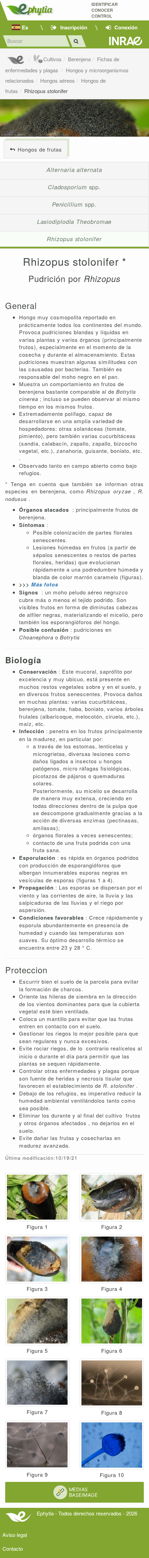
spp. (74, 187)
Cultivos (52, 59)
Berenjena (79, 59)
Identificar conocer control (104, 10)
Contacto (12, 1548)
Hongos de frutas (40, 149)
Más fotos (44, 584)
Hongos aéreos (57, 80)
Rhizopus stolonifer (46, 90)
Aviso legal (14, 1534)
